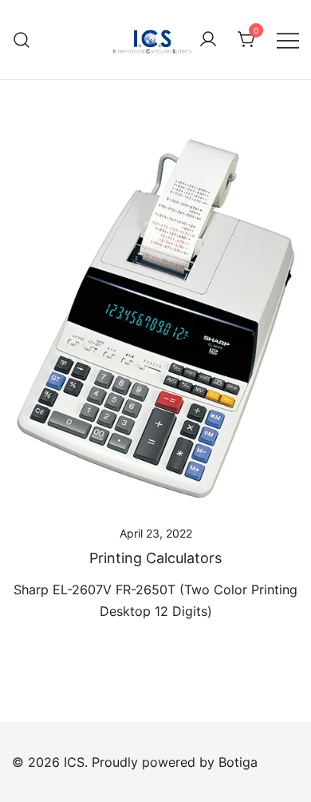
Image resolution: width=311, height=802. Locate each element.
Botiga (238, 762)
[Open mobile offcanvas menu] (288, 39)
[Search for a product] (22, 39)
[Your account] (208, 40)
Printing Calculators (155, 558)
